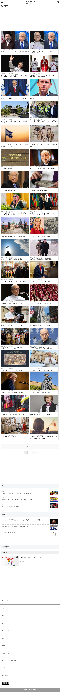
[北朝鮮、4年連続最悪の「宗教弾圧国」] (44, 247)
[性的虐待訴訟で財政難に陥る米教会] (44, 314)
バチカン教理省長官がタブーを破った (41, 348)
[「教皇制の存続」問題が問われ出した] (15, 292)
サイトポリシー (7, 630)
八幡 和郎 (40, 49)
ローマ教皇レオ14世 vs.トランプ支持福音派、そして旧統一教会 (43, 52)
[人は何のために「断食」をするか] (44, 179)
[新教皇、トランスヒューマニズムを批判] (15, 314)
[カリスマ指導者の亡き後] (15, 179)
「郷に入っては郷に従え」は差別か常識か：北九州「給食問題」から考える (44, 437)
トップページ (6, 600)
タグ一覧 (5, 623)
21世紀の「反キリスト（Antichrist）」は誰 (42, 98)
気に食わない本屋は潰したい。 (9, 532)
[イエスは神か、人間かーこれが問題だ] (15, 358)
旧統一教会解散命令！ (7, 168)
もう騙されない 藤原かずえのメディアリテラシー (31, 557)
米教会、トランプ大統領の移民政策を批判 (13, 392)
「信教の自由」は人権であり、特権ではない (13, 414)
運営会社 (5, 668)
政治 (3, 497)
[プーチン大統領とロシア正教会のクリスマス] (15, 269)
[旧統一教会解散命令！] (15, 157)
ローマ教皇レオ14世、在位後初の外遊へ (41, 370)
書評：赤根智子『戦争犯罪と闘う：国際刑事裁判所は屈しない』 (18, 526)
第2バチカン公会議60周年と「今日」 (40, 303)
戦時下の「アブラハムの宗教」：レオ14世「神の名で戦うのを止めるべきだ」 (43, 75)
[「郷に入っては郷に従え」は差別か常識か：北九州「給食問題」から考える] (44, 425)
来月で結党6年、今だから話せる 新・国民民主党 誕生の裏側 (17, 499)
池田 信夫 (11, 97)
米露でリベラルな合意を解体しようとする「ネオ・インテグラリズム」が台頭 (43, 213)
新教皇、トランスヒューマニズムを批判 (12, 325)
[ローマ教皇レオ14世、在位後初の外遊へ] (44, 358)
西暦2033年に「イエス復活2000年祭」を (12, 348)
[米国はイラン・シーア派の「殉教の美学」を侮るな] (15, 39)
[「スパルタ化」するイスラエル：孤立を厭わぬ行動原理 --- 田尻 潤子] (15, 133)
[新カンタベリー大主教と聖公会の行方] (44, 403)
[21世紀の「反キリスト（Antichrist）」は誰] (44, 87)
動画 (3, 486)
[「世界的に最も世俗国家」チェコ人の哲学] (15, 225)
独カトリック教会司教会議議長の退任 (11, 259)
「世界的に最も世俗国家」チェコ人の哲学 (13, 236)
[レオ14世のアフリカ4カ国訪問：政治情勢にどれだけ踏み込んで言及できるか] (15, 63)
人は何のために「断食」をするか (39, 190)
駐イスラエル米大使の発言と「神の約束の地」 (43, 168)
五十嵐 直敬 (40, 435)
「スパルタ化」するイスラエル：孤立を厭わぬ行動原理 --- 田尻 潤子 (15, 145)
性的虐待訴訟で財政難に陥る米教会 (40, 325)
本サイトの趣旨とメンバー (9, 660)
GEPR (4, 608)
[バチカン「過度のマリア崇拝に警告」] (44, 381)
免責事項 (5, 675)
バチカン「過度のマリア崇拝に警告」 (41, 392)
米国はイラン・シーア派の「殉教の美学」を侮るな (15, 52)
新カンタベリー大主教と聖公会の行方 (41, 414)
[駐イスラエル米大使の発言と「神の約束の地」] (44, 157)
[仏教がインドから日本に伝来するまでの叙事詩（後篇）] (15, 109)
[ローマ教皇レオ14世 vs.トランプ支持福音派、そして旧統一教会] (44, 39)
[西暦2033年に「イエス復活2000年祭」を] (15, 336)
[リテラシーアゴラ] (10, 561)
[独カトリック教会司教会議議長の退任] (15, 247)
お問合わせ (6, 653)
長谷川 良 (11, 49)
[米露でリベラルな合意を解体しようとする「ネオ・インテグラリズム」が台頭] (44, 201)
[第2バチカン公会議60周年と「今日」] (44, 292)
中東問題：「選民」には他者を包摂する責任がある (44, 121)
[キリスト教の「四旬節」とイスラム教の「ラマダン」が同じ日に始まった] (15, 201)
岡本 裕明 (11, 166)
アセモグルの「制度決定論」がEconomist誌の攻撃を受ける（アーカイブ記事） (21, 520)
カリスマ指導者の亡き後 (8, 190)
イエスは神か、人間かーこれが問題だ (11, 370)
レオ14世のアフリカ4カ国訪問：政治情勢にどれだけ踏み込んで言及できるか (14, 75)
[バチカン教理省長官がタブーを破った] (44, 336)
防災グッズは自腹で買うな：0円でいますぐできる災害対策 (16, 493)
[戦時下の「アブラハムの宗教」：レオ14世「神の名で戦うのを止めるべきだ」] (44, 63)
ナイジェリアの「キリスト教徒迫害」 (41, 281)
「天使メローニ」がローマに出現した (41, 236)
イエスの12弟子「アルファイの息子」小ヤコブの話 (43, 145)
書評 (3, 514)
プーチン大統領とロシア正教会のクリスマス (13, 281)
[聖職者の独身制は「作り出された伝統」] (15, 425)
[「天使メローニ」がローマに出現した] (44, 225)
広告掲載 (5, 645)
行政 (3, 491)
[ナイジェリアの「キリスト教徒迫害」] (44, 269)
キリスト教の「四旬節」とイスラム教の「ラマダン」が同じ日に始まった (15, 213)
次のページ (30, 446)
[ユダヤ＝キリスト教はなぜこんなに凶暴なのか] (15, 87)
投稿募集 (5, 638)
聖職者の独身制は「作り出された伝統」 (12, 437)
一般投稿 (11, 143)
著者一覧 (5, 615)
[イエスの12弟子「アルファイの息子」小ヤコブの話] (44, 133)
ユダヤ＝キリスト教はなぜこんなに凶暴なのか (14, 98)
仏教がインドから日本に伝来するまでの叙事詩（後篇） (14, 121)
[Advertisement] (30, 20)
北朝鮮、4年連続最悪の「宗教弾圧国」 (41, 259)
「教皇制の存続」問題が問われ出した (11, 303)
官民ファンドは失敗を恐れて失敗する (11, 506)
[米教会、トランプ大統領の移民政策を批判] (15, 381)
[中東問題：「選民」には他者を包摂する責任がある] (44, 109)
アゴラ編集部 (22, 561)
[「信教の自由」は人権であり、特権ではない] (15, 403)
